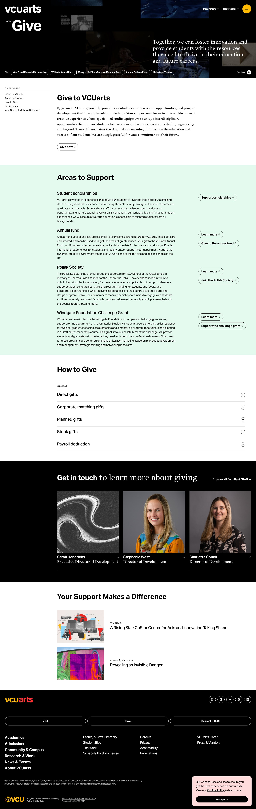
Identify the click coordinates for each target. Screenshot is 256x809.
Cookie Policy (216, 790)
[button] (246, 8)
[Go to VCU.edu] (14, 799)
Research (115, 660)
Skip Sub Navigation (128, 51)
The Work (115, 623)
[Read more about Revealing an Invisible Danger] (80, 663)
